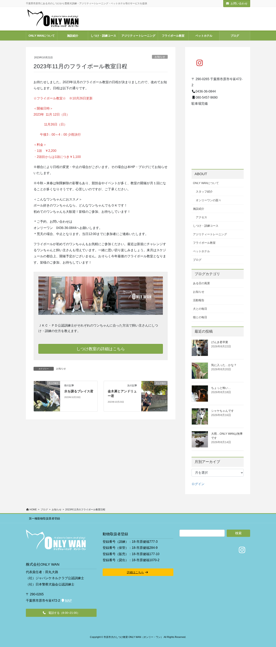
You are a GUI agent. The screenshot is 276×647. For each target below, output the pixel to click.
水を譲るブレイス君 (78, 391)
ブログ (197, 259)
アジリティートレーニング (210, 234)
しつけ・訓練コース (205, 225)
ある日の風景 (201, 283)
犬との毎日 (200, 308)
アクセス (201, 217)
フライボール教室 (204, 242)
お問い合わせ (239, 3)
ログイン (198, 484)
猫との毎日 (200, 317)
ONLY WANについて (206, 183)
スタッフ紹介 (204, 191)
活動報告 (198, 300)
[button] (61, 613)
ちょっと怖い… (221, 387)
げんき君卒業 (219, 342)
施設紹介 (198, 208)
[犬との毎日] (47, 396)
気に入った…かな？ (224, 365)
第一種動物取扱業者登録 (44, 518)
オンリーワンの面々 (208, 200)
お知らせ (160, 56)
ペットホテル (201, 251)
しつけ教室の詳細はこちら (100, 349)
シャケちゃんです (222, 410)
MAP (68, 600)
